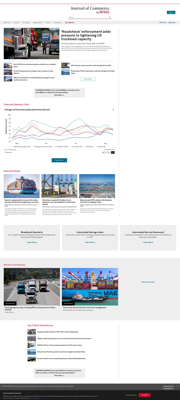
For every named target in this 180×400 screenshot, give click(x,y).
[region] (90, 395)
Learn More (59, 160)
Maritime (7, 22)
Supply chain (37, 22)
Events (48, 22)
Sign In (171, 12)
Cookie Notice (35, 398)
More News (88, 79)
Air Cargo (26, 22)
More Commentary (148, 282)
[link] (59, 93)
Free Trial (162, 22)
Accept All (145, 395)
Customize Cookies (131, 395)
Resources (58, 22)
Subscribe (171, 22)
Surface (16, 22)
